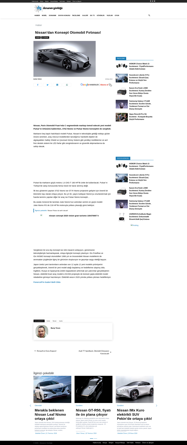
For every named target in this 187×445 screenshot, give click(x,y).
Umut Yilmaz (80, 433)
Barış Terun (37, 79)
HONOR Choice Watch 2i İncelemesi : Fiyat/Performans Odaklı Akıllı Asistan (141, 66)
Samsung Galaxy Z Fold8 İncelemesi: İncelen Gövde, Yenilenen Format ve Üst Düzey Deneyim (140, 105)
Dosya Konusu (64, 15)
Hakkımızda (35, 1)
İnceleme (76, 15)
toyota (60, 321)
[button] (30, 406)
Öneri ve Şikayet (77, 1)
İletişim (47, 1)
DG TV (92, 15)
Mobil (44, 15)
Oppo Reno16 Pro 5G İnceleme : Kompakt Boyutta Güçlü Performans (140, 116)
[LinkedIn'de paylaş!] (57, 84)
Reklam (69, 1)
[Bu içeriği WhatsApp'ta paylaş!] (67, 84)
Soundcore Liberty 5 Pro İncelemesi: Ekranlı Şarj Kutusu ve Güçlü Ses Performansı (139, 79)
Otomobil (45, 37)
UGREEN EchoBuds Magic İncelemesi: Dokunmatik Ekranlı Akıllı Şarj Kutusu (140, 216)
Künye (41, 1)
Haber (37, 15)
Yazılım (110, 15)
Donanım (52, 15)
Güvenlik (101, 15)
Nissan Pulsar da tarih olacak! (51, 210)
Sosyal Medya (54, 1)
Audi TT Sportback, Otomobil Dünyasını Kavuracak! (94, 352)
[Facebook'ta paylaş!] (38, 84)
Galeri (85, 15)
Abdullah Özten (40, 433)
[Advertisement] (22, 39)
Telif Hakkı (62, 1)
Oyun (117, 15)
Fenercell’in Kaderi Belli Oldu (46, 282)
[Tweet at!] (47, 84)
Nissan (54, 321)
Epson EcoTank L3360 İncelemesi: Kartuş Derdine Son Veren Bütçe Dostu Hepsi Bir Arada (140, 92)
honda (48, 321)
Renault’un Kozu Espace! (46, 351)
